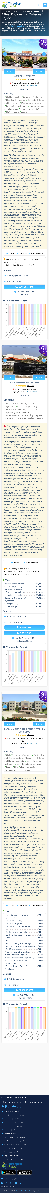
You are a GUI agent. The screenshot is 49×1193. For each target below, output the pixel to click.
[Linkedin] (20, 1183)
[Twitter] (7, 1183)
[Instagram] (11, 1183)
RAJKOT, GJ (16, 11)
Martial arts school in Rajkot (14, 1137)
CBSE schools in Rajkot (12, 1119)
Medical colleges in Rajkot (14, 1141)
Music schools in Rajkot (13, 1148)
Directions (33, 85)
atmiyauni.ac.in (14, 281)
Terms (13, 1186)
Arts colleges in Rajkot (12, 1111)
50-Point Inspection (16, 26)
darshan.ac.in (13, 985)
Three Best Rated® (23, 1191)
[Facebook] (2, 1183)
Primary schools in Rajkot (13, 1159)
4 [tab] (26, 65)
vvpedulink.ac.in (14, 622)
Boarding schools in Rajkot (14, 1115)
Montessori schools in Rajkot (15, 1144)
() (30, 79)
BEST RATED (6, 11)
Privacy (4, 1186)
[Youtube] (16, 1183)
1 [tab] (20, 65)
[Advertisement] (24, 1070)
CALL (10, 71)
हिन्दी (43, 11)
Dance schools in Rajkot (13, 1126)
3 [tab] (24, 65)
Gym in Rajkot (9, 1130)
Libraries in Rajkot (11, 1133)
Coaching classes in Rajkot (14, 1122)
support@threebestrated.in (18, 1179)
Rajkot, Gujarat (12, 1106)
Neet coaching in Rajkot (13, 1152)
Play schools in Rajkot (12, 1155)
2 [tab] (22, 65)
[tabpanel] (24, 55)
